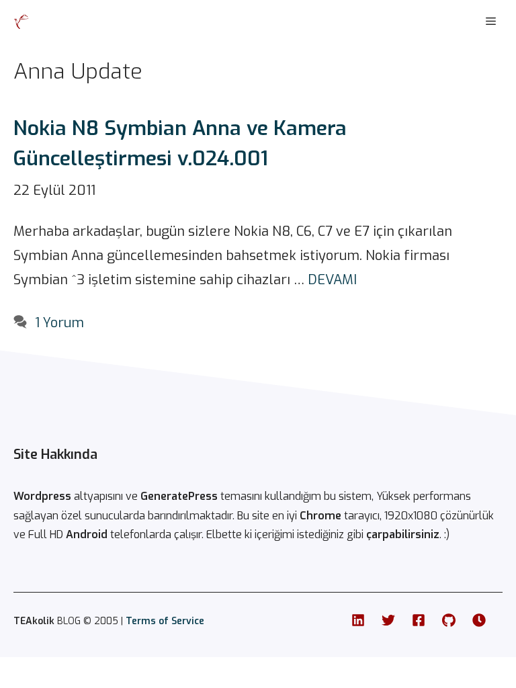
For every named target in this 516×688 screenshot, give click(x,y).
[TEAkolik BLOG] (21, 21)
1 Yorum (59, 323)
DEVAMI (332, 280)
